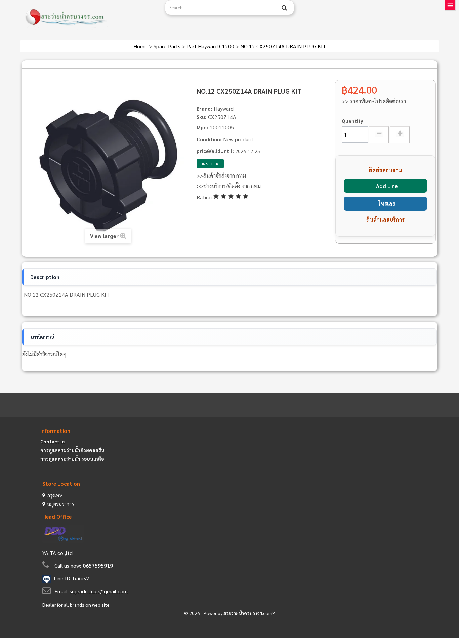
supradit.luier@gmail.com (99, 591)
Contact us (52, 441)
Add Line (387, 185)
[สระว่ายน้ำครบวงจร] (90, 17)
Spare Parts (168, 46)
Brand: (204, 108)
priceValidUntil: (215, 151)
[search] (284, 8)
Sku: (202, 117)
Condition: (209, 139)
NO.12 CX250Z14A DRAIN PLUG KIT (283, 46)
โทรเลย (386, 203)
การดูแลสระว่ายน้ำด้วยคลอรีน (72, 450)
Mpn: (202, 127)
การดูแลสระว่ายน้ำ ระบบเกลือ (72, 459)
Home (141, 46)
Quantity (352, 121)
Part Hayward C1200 (211, 46)
